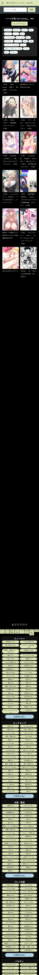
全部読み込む (19, 717)
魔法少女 (28, 843)
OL (10, 781)
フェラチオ (10, 892)
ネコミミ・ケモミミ (10, 857)
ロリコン (28, 733)
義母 (10, 860)
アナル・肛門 (28, 892)
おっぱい (8, 34)
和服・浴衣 (10, 829)
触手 (28, 919)
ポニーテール (10, 767)
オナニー (28, 902)
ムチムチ (10, 750)
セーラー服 (28, 826)
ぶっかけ (10, 898)
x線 (10, 665)
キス (28, 936)
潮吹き (10, 895)
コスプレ (10, 933)
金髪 (10, 770)
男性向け (8, 30)
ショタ (28, 669)
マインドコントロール (10, 711)
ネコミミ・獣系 (28, 833)
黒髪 (10, 760)
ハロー (10, 968)
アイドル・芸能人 (28, 968)
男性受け (28, 693)
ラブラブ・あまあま (11, 45)
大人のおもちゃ (10, 936)
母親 (28, 770)
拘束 (28, 905)
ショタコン (28, 662)
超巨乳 (28, 784)
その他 (37, 630)
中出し (24, 30)
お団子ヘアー (28, 857)
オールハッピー (28, 971)
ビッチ (10, 743)
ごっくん (28, 922)
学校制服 (10, 812)
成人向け (17, 30)
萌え (28, 781)
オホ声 (28, 933)
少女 (28, 746)
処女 (6, 52)
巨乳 (31, 30)
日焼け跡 (10, 867)
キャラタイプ (7, 631)
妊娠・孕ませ (10, 686)
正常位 (28, 940)
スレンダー (28, 757)
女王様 (28, 710)
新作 (22, 34)
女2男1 (10, 689)
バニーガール (10, 840)
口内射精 (28, 929)
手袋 (28, 822)
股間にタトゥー (28, 864)
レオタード (28, 871)
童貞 (28, 679)
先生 (10, 822)
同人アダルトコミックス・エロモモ (19, 3)
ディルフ (10, 791)
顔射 (10, 929)
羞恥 (10, 926)
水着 (10, 819)
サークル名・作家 (32, 632)
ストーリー (2, 631)
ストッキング (10, 809)
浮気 (10, 707)
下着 (10, 847)
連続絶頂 (28, 926)
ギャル (28, 736)
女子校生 (28, 816)
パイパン (10, 733)
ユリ (10, 703)
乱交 (10, 919)
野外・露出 (10, 902)
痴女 (10, 683)
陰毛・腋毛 (28, 764)
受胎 (28, 700)
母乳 (28, 683)
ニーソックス (28, 829)
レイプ (28, 672)
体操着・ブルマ (10, 843)
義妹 (28, 867)
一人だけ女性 (9, 37)
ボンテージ (10, 816)
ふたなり (28, 743)
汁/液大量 (28, 950)
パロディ (22, 631)
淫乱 (28, 703)
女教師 (28, 836)
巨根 (10, 774)
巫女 (28, 853)
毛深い (10, 788)
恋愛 (28, 686)
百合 (10, 693)
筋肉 (28, 788)
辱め (10, 655)
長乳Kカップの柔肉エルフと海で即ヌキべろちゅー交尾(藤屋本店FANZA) (10, 235)
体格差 (28, 774)
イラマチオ (10, 922)
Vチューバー (28, 777)
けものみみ (28, 809)
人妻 (10, 853)
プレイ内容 (17, 631)
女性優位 (28, 676)
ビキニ (10, 836)
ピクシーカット (28, 860)
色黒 (10, 740)
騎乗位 (28, 898)
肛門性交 (10, 905)
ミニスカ (28, 847)
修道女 (10, 864)
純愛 (28, 659)
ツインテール (10, 757)
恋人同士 (28, 696)
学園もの (14, 52)
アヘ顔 (28, 912)
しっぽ (10, 784)
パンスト (10, 833)
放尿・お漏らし (28, 947)
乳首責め (28, 916)
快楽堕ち (28, 665)
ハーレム (10, 916)
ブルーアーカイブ (28, 964)
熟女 (28, 689)
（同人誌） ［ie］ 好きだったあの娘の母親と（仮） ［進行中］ (28, 273)
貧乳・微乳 (10, 736)
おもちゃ (28, 943)
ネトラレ (10, 676)
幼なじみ (10, 672)
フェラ (16, 34)
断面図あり (10, 947)
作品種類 (27, 631)
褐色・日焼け (10, 764)
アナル (26, 48)
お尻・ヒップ (28, 750)
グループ (28, 805)
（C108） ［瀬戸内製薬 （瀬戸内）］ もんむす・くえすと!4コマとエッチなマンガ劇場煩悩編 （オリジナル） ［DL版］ (28, 199)
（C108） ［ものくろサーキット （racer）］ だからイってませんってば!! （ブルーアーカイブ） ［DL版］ (28, 238)
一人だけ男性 (10, 662)
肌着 (28, 850)
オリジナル (20, 37)
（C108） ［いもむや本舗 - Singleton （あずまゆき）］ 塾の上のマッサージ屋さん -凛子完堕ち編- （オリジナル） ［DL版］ (29, 161)
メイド (10, 777)
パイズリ (18, 41)
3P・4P (28, 895)
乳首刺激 (10, 950)
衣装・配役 (12, 631)
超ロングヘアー (28, 767)
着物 (10, 871)
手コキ (28, 909)
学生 (10, 746)
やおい (10, 659)
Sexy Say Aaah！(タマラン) (10, 271)
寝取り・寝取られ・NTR (13, 48)
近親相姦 (10, 669)
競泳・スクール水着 (10, 826)
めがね (28, 812)
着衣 (10, 912)
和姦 (10, 679)
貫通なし (28, 707)
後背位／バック (10, 943)
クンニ (10, 909)
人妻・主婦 (28, 729)
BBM (10, 700)
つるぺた (10, 753)
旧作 (25, 41)
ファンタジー (28, 655)
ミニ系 (28, 753)
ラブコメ (10, 696)
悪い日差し (8, 41)
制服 (31, 41)
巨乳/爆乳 (28, 760)
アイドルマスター (10, 971)
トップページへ (19, 24)
